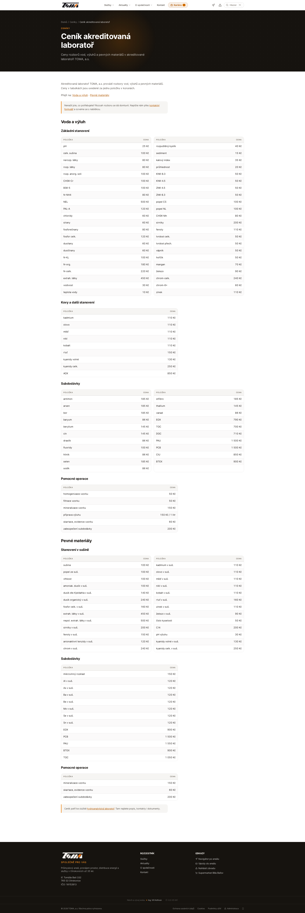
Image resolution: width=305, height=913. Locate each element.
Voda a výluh (80, 95)
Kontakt (161, 5)
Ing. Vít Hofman (155, 900)
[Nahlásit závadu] (220, 5)
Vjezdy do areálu (207, 863)
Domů (64, 22)
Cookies (201, 908)
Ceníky (73, 22)
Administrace (233, 908)
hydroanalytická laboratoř (100, 808)
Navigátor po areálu (208, 859)
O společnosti (142, 5)
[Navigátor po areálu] (213, 5)
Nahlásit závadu (206, 868)
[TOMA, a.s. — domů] (70, 5)
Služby (107, 5)
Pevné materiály (99, 95)
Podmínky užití (214, 908)
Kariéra (179, 5)
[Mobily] (243, 909)
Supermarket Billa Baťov (210, 872)
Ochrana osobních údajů (183, 908)
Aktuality (123, 5)
